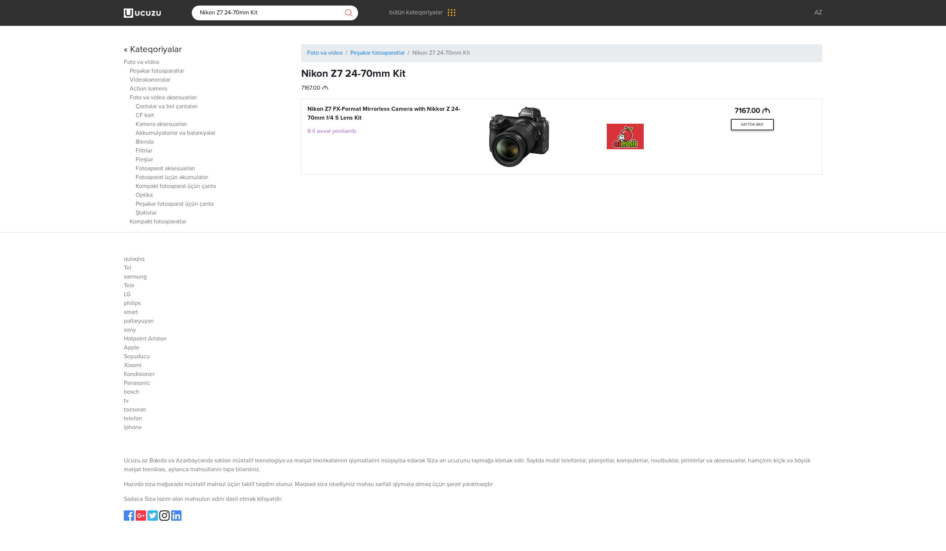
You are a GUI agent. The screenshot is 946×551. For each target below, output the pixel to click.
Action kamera (148, 89)
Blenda (145, 142)
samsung (135, 277)
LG (127, 295)
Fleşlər (144, 160)
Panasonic (137, 383)
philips (132, 304)
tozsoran (135, 410)
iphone (133, 428)
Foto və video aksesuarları (163, 98)
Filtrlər (144, 151)
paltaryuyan (139, 321)
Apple (131, 348)
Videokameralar (150, 80)
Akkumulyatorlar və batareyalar (175, 133)
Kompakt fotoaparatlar (158, 222)
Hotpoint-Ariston (145, 339)
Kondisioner (139, 374)
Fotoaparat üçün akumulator (172, 178)
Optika (144, 195)
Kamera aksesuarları (161, 124)
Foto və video (141, 62)
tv (126, 401)
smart (131, 312)
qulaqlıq (134, 259)
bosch (131, 392)
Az (818, 13)
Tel (127, 268)
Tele (129, 286)
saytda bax (752, 124)
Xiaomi (133, 366)
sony (130, 330)
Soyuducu (137, 357)
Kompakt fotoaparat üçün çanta (176, 186)
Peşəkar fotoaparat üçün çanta (175, 204)
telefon (133, 419)
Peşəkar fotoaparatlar (157, 71)
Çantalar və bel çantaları (167, 107)
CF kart (145, 116)
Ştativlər (146, 213)
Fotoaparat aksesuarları (165, 169)
